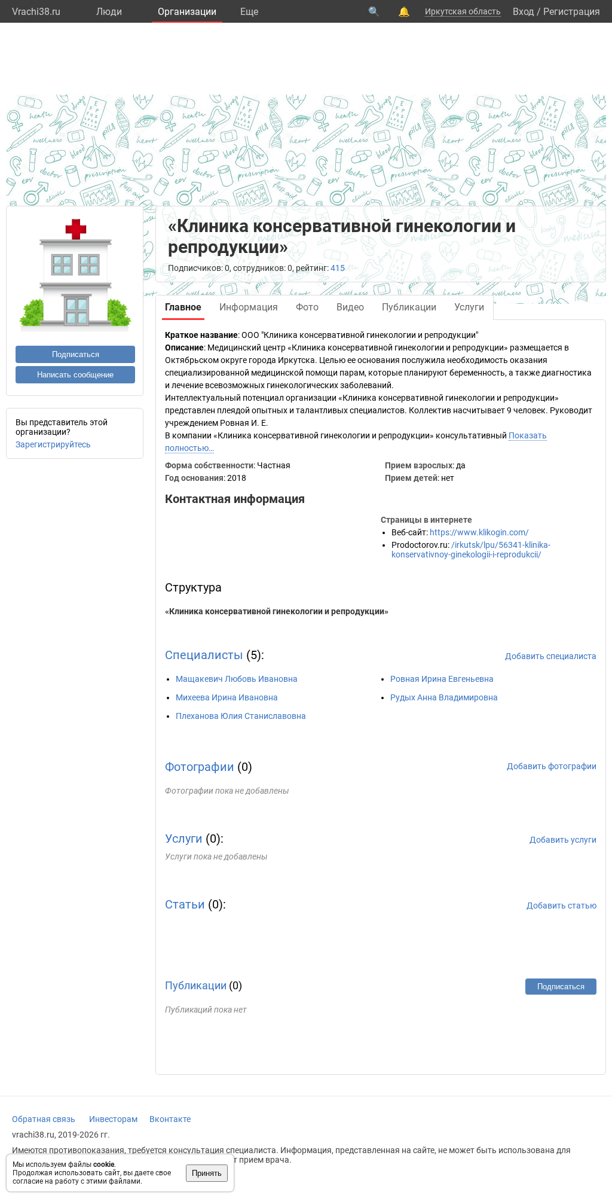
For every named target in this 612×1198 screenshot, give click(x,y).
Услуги (184, 838)
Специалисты (204, 655)
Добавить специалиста (550, 656)
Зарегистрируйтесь (53, 444)
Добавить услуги (563, 840)
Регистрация (571, 11)
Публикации (196, 985)
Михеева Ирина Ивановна (227, 697)
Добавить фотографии (551, 766)
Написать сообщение (75, 374)
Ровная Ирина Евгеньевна (442, 679)
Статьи (185, 904)
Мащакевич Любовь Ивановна (237, 679)
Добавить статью (561, 905)
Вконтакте (170, 1119)
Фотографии (199, 767)
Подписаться (75, 354)
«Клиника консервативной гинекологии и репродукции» (276, 611)
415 (338, 268)
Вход (523, 11)
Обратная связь (43, 1119)
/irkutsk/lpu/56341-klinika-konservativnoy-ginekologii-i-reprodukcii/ (470, 549)
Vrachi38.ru (36, 11)
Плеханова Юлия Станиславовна (241, 716)
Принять (207, 1173)
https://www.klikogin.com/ (479, 532)
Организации (187, 11)
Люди (109, 11)
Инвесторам (113, 1119)
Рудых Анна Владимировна (444, 697)
